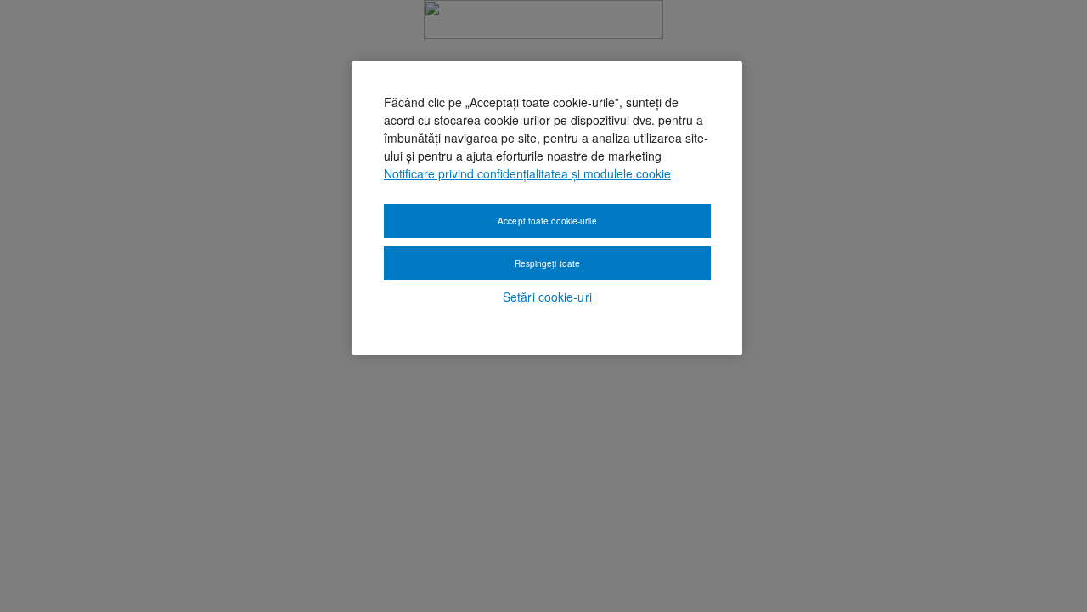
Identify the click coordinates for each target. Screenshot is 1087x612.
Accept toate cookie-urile (547, 221)
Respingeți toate (548, 263)
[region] (547, 208)
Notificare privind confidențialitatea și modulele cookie (527, 173)
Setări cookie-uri (547, 296)
